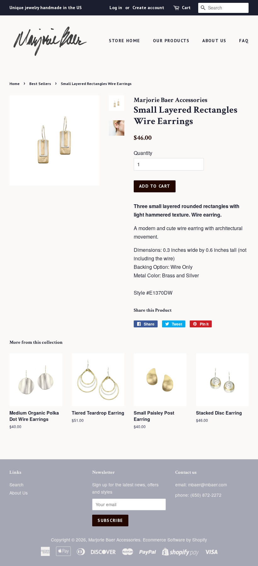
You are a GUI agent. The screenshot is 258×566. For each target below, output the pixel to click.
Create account (148, 7)
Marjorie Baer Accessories (114, 539)
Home (14, 83)
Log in (115, 7)
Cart (186, 7)
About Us (214, 40)
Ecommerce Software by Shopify (175, 539)
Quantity (143, 152)
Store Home (124, 40)
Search (16, 484)
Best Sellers (40, 83)
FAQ (244, 40)
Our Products (171, 40)
